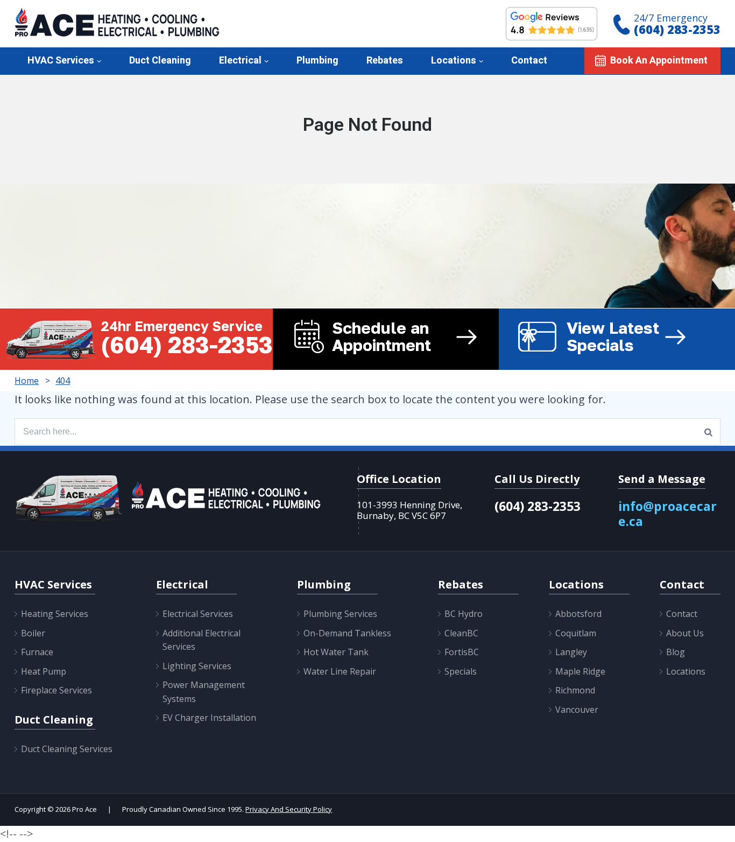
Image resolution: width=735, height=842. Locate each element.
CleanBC (461, 633)
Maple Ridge (580, 671)
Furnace (37, 652)
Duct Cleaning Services (66, 749)
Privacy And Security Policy (288, 809)
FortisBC (461, 652)
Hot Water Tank (336, 652)
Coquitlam (575, 633)
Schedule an (381, 336)
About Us (685, 633)
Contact (529, 60)
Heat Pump (43, 671)
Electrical (240, 60)
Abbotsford (578, 614)
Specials (460, 671)
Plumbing (317, 60)
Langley (571, 652)
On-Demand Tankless (347, 633)
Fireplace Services (56, 690)
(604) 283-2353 (677, 29)
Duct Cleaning (160, 60)
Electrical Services (197, 614)
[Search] (708, 431)
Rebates (384, 60)
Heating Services (54, 614)
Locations (453, 60)
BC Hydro (463, 614)
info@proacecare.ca (667, 513)
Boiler (33, 633)
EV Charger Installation (209, 718)
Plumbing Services (340, 614)
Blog (675, 652)
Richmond (575, 690)
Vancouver (576, 709)
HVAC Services (60, 60)
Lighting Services (196, 666)
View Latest (613, 336)
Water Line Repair (339, 671)
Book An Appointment (659, 60)
